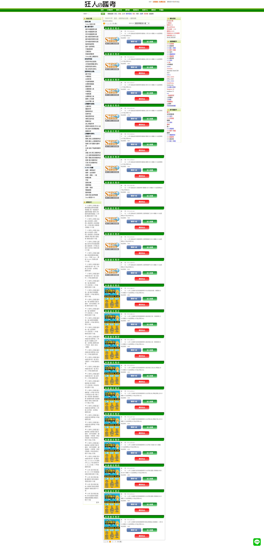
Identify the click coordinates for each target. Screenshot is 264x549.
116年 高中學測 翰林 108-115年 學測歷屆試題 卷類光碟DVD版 (92, 472)
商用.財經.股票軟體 (91, 195)
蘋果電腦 (88, 185)
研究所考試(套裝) (91, 61)
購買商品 (142, 47)
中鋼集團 (88, 94)
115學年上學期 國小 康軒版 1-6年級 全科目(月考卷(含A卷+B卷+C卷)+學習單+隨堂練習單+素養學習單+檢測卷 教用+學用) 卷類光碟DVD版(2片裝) (92, 397)
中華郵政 (88, 76)
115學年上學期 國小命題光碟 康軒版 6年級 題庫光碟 (92, 417)
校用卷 (146, 14)
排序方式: (131, 23)
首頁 (102, 10)
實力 (137, 14)
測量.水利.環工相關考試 (93, 153)
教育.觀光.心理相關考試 (93, 141)
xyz (168, 93)
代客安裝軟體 (171, 106)
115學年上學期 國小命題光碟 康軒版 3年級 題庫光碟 (92, 424)
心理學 (169, 103)
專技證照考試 (89, 116)
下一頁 (114, 23)
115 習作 (169, 52)
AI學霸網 (170, 64)
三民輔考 (170, 97)
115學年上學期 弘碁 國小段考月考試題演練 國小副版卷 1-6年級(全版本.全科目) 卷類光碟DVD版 (92, 246)
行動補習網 (89, 49)
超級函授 (110, 14)
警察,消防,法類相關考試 (93, 138)
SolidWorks (170, 83)
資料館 (127, 10)
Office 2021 (170, 79)
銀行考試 (88, 74)
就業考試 (88, 114)
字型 (86, 180)
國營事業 (88, 86)
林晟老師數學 (89, 54)
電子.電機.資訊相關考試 (93, 157)
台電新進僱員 (89, 84)
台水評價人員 (89, 101)
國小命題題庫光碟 (91, 32)
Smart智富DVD (90, 197)
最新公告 (119, 10)
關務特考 (88, 131)
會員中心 (145, 10)
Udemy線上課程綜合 (91, 56)
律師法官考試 (89, 119)
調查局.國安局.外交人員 (93, 126)
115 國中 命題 (171, 50)
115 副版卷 (170, 46)
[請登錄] (155, 2)
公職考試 (88, 106)
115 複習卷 (170, 58)
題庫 (141, 14)
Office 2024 (170, 81)
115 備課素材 (171, 54)
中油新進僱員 (89, 81)
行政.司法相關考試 (91, 162)
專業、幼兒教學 (90, 172)
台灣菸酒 (88, 79)
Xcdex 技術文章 (90, 24)
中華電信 (88, 91)
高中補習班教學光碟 (91, 41)
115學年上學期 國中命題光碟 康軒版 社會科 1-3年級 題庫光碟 (92, 352)
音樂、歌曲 (89, 187)
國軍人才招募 (89, 99)
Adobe (169, 66)
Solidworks (170, 85)
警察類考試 (89, 111)
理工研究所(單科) (91, 69)
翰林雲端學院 (89, 44)
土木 (123, 14)
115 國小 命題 (171, 48)
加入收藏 (150, 41)
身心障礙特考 (89, 124)
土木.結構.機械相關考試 (93, 155)
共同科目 (88, 165)
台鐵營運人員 (89, 89)
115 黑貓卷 (170, 56)
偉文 (134, 14)
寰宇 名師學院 (89, 46)
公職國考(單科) (90, 133)
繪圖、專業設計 (90, 170)
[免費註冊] (162, 2)
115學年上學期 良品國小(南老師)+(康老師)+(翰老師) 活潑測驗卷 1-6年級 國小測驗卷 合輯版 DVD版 (92, 223)
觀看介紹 (134, 41)
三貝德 (169, 99)
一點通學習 (170, 95)
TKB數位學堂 (171, 87)
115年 (168, 62)
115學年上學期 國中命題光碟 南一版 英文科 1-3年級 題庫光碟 (92, 369)
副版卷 (151, 14)
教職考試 (88, 121)
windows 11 (170, 91)
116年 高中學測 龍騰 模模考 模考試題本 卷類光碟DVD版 (92, 479)
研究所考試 (88, 59)
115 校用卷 (170, 44)
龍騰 (168, 120)
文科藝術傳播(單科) (91, 64)
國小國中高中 (89, 26)
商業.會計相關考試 (91, 160)
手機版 (161, 10)
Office (169, 75)
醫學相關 (88, 192)
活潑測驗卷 (170, 114)
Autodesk (169, 68)
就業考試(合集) (90, 71)
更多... (98, 502)
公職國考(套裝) (90, 104)
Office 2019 (170, 77)
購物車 (153, 10)
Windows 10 (170, 89)
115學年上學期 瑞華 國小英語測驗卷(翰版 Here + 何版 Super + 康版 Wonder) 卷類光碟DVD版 (92, 257)
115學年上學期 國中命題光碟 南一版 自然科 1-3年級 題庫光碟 (92, 376)
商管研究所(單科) (91, 66)
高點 (119, 14)
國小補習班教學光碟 (91, 36)
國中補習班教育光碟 (91, 39)
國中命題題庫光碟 (91, 29)
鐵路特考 (88, 109)
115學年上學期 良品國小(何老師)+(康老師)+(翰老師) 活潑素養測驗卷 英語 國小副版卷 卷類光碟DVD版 (92, 234)
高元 (115, 14)
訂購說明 (110, 10)
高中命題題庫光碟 (91, 34)
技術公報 (88, 21)
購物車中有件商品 (173, 2)
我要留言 (136, 10)
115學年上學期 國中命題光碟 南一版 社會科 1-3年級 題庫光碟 (92, 276)
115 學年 (169, 60)
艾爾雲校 (88, 51)
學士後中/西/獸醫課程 (92, 128)
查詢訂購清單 (171, 37)
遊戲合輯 (88, 182)
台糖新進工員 (89, 96)
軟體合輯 (88, 177)
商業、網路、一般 (91, 175)
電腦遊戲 (88, 190)
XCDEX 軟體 (89, 167)
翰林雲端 (129, 14)
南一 (168, 126)
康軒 (168, 124)
